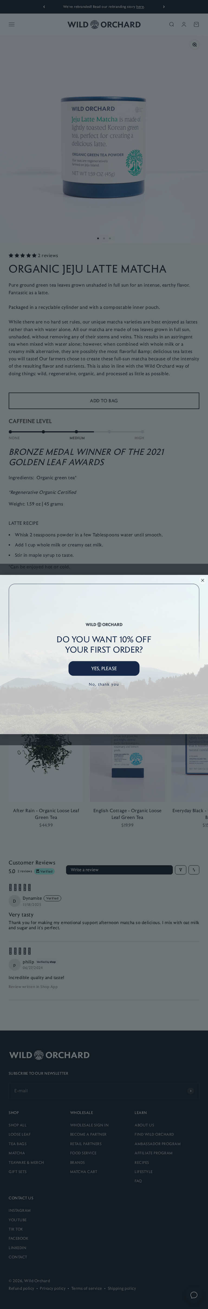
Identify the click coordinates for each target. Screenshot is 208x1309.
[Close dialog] (203, 580)
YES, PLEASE (104, 668)
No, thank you (104, 684)
